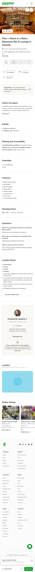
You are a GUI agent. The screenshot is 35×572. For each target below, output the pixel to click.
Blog (4, 457)
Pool (19, 483)
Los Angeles (6, 512)
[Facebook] (20, 444)
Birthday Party (6, 489)
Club (19, 489)
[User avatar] (31, 3)
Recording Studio (22, 497)
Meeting (5, 494)
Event (4, 486)
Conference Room (22, 520)
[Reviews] (31, 444)
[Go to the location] (11, 413)
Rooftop (20, 517)
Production (5, 483)
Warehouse (21, 500)
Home (19, 481)
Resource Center (22, 466)
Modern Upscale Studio (9, 422)
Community (20, 460)
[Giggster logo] (4, 444)
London (5, 525)
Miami (4, 523)
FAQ (19, 457)
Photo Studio (21, 478)
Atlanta (5, 517)
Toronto (5, 531)
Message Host (17, 337)
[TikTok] (26, 444)
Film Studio (20, 486)
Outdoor (20, 514)
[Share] (27, 10)
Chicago (5, 520)
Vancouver (5, 528)
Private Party (6, 497)
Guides (4, 460)
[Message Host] (22, 569)
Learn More (17, 350)
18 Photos (8, 31)
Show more (5, 113)
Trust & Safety (21, 468)
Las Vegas (5, 534)
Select (4, 463)
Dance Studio (21, 494)
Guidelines (20, 463)
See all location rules (12, 295)
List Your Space (22, 455)
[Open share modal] (13, 408)
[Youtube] (28, 444)
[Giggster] (8, 3)
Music (19, 512)
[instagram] (23, 444)
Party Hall (20, 525)
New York (5, 514)
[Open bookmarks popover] (31, 10)
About (4, 455)
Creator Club (6, 466)
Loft (19, 523)
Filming (4, 491)
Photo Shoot (6, 481)
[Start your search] (27, 3)
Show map (5, 56)
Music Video (6, 500)
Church (19, 491)
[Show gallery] (17, 20)
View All (5, 502)
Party (4, 478)
